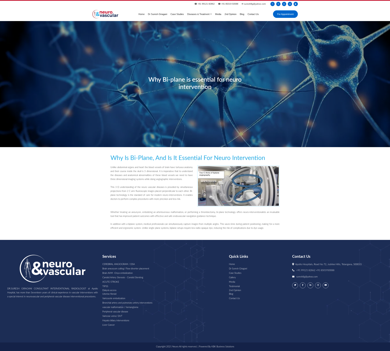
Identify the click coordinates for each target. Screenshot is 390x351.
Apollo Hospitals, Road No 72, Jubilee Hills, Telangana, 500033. (328, 264)
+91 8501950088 (325, 270)
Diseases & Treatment (199, 14)
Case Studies (177, 14)
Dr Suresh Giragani (157, 14)
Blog (242, 14)
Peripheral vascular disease (115, 312)
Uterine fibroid (109, 294)
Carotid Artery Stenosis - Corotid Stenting (122, 277)
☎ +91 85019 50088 (228, 4)
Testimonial (234, 286)
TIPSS (105, 286)
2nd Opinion (230, 14)
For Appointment (285, 14)
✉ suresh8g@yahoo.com (254, 4)
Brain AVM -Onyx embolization (117, 273)
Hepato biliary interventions (115, 320)
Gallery (232, 277)
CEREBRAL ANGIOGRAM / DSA (118, 264)
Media (218, 14)
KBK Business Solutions (222, 347)
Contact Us (253, 14)
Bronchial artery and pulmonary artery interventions (127, 303)
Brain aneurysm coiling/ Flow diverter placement (125, 269)
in (284, 4)
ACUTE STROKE (110, 282)
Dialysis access (109, 290)
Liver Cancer (108, 325)
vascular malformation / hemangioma (120, 307)
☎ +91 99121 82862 (204, 4)
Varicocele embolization (113, 298)
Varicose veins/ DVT (112, 316)
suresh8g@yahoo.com (307, 277)
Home (141, 14)
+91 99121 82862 (306, 270)
